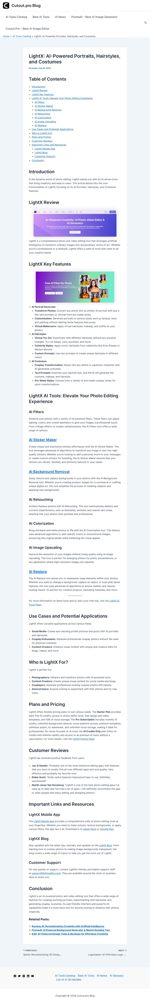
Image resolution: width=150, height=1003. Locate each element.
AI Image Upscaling (45, 121)
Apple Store (89, 829)
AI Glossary (117, 975)
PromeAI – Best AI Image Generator (94, 17)
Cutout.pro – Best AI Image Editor (27, 28)
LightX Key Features (43, 94)
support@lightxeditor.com (46, 873)
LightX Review (39, 90)
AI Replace (40, 125)
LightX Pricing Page (83, 738)
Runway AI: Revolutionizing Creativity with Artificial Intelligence (68, 926)
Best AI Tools (41, 17)
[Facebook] (15, 976)
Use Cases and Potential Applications (52, 129)
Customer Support (45, 156)
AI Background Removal (48, 109)
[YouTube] (32, 976)
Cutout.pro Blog (26, 5)
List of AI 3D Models (68, 979)
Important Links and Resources (49, 144)
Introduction (38, 86)
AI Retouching (42, 113)
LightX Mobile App (45, 148)
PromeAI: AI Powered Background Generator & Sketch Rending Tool (71, 930)
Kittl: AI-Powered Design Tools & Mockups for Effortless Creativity (70, 933)
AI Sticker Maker (44, 106)
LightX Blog (41, 152)
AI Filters (39, 102)
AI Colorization (43, 117)
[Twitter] (19, 976)
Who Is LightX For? (42, 133)
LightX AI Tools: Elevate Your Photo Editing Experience (62, 98)
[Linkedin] (28, 976)
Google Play (107, 829)
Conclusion (38, 160)
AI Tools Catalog (16, 17)
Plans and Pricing (41, 137)
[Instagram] (23, 976)
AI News (60, 17)
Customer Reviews (42, 140)
